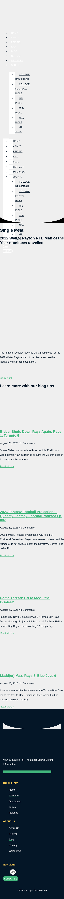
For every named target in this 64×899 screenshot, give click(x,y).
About (17, 146)
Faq (15, 156)
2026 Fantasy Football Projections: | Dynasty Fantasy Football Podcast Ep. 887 (31, 516)
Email (6, 871)
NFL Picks (19, 100)
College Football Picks (22, 89)
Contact (18, 167)
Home (16, 141)
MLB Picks (19, 110)
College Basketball (22, 76)
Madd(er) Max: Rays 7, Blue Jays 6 (28, 676)
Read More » (7, 466)
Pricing (17, 151)
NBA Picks (19, 120)
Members (19, 172)
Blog (16, 161)
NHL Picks (19, 129)
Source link (6, 378)
